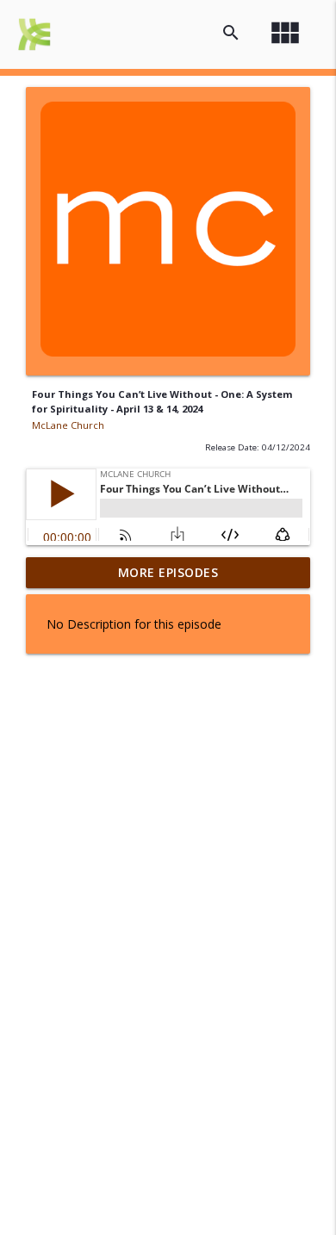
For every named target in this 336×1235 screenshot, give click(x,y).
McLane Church (68, 425)
